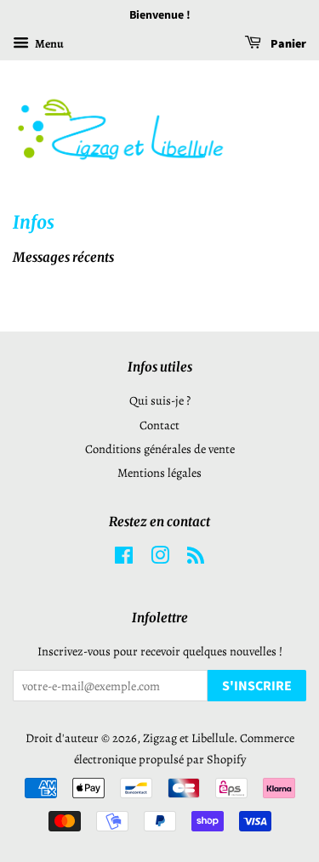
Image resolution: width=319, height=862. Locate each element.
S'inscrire (257, 686)
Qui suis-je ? (160, 400)
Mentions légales (159, 472)
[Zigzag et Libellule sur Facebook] (124, 558)
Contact (159, 425)
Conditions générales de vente (160, 448)
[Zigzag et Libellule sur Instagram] (160, 558)
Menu (48, 44)
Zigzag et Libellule (188, 737)
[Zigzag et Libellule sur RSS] (195, 558)
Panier (287, 44)
